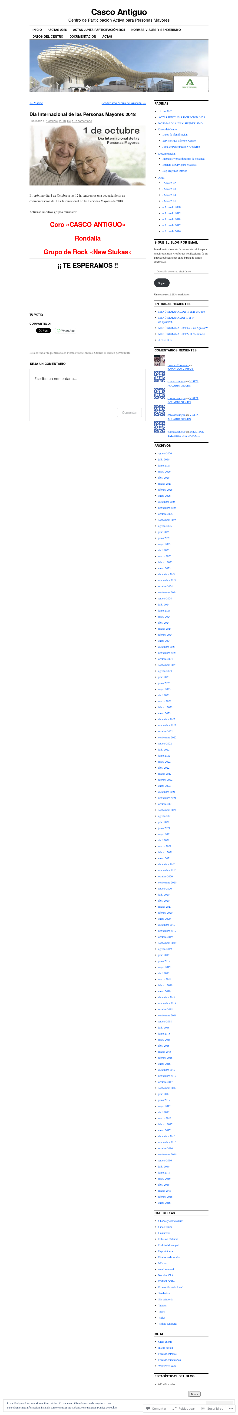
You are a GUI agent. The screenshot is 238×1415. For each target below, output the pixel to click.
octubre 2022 (165, 731)
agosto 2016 (165, 1160)
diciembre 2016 (166, 1136)
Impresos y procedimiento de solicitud (183, 158)
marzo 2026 (164, 483)
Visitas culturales (167, 1323)
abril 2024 (163, 622)
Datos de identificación (175, 134)
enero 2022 (164, 785)
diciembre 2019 (166, 924)
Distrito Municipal (168, 1245)
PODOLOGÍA (166, 1281)
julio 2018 (163, 1027)
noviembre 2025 (167, 507)
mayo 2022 (164, 761)
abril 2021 (163, 840)
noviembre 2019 (167, 930)
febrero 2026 (165, 489)
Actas (107, 36)
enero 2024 (164, 640)
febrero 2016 (165, 1196)
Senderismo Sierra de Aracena (124, 103)
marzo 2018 (164, 1051)
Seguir (161, 283)
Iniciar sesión (165, 1347)
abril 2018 (163, 1045)
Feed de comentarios (169, 1360)
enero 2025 (164, 568)
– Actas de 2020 (171, 207)
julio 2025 (163, 532)
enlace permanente (118, 352)
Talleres (162, 1305)
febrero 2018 (165, 1057)
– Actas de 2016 (171, 231)
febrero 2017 (165, 1124)
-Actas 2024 (169, 195)
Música (162, 1263)
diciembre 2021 (166, 791)
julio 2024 (163, 604)
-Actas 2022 (169, 183)
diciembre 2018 (166, 997)
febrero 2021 (165, 852)
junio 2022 (164, 755)
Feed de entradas (167, 1353)
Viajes (161, 1317)
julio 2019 (163, 955)
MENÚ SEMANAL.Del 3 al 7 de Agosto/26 (183, 328)
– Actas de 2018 (171, 219)
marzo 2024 (164, 628)
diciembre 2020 (166, 864)
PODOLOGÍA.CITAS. (181, 369)
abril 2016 (163, 1184)
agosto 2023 (165, 671)
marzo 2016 (164, 1190)
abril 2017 (163, 1112)
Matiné (36, 103)
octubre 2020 (165, 876)
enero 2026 (164, 495)
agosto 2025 (165, 526)
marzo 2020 (164, 906)
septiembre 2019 (167, 943)
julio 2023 (163, 677)
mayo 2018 (164, 1039)
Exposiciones (165, 1251)
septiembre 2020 (167, 882)
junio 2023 (164, 683)
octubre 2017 (165, 1082)
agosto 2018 (165, 1021)
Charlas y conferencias (170, 1221)
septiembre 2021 (167, 810)
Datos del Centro (48, 36)
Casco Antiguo (119, 11)
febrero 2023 (165, 707)
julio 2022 (163, 749)
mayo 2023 (164, 689)
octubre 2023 (165, 659)
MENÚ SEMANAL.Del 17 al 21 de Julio (181, 311)
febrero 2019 (165, 985)
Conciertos (164, 1233)
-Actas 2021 (169, 201)
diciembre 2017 (166, 1069)
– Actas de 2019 (171, 213)
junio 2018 (164, 1033)
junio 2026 (164, 465)
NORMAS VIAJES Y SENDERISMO (156, 29)
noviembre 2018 (167, 1003)
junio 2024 (164, 610)
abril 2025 (163, 550)
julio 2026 (163, 459)
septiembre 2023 (167, 665)
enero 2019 (164, 991)
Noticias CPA (165, 1275)
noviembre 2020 (167, 870)
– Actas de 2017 (171, 225)
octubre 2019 (165, 937)
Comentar (129, 412)
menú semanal (166, 1269)
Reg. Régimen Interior (174, 170)
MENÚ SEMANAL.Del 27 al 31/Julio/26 (181, 334)
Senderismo (164, 1293)
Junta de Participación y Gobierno (181, 146)
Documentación (82, 36)
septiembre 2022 (167, 737)
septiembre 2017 (167, 1088)
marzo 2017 (164, 1118)
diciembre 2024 (166, 574)
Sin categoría (165, 1299)
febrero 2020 (165, 912)
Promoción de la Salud (170, 1287)
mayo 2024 (164, 616)
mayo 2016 (164, 1178)
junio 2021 (164, 828)
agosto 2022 (165, 743)
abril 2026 (163, 477)
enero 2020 (164, 918)
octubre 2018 (165, 1009)
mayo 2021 (164, 834)
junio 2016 (164, 1172)
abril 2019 (163, 973)
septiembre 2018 (167, 1015)
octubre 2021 (165, 804)
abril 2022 (163, 767)
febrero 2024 (165, 634)
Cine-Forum (165, 1227)
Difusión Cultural (168, 1239)
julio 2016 (163, 1166)
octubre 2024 (165, 586)
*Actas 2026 (57, 29)
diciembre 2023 (166, 646)
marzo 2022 (164, 773)
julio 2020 (163, 894)
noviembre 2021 (167, 798)
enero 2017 (164, 1130)
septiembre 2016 (167, 1154)
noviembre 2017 (167, 1076)
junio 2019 (164, 961)
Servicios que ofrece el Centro (179, 140)
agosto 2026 (165, 453)
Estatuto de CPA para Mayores (179, 164)
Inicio (37, 29)
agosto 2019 (165, 949)
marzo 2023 (164, 701)
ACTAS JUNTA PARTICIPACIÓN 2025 (99, 29)
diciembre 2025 (166, 501)
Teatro (161, 1311)
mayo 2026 (164, 471)
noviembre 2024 (167, 580)
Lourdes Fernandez (178, 365)
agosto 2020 (165, 888)
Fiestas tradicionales (80, 352)
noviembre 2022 (167, 725)
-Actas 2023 (169, 189)
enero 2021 (164, 858)
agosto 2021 (165, 816)
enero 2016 (164, 1202)
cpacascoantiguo (176, 381)
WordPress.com (167, 1366)
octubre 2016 (165, 1148)
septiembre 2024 (167, 592)
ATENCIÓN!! (166, 340)
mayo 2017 (164, 1106)
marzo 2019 (164, 979)
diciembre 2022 (166, 719)
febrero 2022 (165, 779)
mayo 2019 (164, 967)
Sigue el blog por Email (176, 242)
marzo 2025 (164, 556)
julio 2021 (163, 822)
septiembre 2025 (167, 520)
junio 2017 (164, 1100)
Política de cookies (107, 1407)
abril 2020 (163, 900)
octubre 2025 (165, 514)
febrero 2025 (165, 562)
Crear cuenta (165, 1341)
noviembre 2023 (167, 653)
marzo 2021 (164, 846)
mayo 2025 (164, 544)
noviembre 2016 (167, 1142)
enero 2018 (164, 1063)
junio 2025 (164, 538)
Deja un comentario (79, 121)
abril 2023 (163, 695)
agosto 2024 (165, 598)
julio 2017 (163, 1094)
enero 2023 (164, 713)
